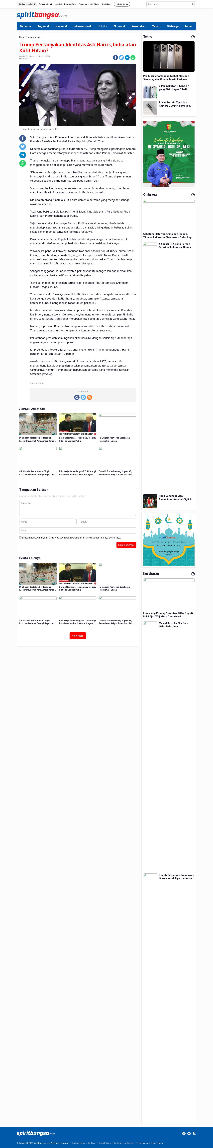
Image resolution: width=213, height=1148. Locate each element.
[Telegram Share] (127, 57)
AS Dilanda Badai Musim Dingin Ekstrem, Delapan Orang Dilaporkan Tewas (36, 473)
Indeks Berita (157, 1143)
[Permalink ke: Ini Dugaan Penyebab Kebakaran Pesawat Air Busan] (117, 424)
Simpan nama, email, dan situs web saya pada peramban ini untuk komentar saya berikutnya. (71, 537)
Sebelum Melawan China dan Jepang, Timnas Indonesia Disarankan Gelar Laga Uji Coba (168, 235)
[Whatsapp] (132, 57)
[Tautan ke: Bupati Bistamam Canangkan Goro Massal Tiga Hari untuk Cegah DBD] (150, 997)
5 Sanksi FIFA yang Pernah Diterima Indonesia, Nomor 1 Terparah (176, 245)
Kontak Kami (105, 1143)
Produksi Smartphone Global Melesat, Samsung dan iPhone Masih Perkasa (166, 77)
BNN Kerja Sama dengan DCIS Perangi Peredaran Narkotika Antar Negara (77, 473)
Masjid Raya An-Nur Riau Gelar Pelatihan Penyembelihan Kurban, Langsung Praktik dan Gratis (176, 624)
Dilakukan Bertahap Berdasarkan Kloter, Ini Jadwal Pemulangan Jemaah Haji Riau (37, 439)
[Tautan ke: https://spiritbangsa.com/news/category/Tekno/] (193, 37)
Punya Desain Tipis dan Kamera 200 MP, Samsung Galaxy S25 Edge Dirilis (174, 104)
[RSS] (89, 397)
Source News (37, 383)
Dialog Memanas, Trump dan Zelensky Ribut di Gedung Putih (77, 439)
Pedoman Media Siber (124, 1143)
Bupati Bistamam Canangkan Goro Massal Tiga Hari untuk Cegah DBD (176, 876)
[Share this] (115, 57)
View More (77, 635)
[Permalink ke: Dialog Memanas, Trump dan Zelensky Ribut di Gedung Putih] (77, 424)
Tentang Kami (78, 1143)
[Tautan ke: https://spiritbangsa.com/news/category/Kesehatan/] (193, 574)
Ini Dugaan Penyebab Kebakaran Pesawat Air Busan (114, 439)
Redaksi (91, 1143)
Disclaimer (143, 1143)
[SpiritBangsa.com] (42, 14)
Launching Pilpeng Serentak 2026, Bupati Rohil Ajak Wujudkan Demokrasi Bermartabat (168, 614)
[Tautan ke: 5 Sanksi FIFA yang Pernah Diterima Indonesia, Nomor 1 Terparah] (150, 366)
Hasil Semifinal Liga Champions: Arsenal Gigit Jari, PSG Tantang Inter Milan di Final (176, 497)
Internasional (24, 59)
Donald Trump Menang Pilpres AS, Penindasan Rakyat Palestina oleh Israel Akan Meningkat (115, 473)
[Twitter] (83, 397)
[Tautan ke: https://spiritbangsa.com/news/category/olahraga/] (193, 195)
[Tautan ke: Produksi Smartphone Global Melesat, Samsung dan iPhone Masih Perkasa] (169, 56)
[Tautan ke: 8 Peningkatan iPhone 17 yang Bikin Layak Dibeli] (150, 91)
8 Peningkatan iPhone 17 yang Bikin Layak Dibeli (174, 87)
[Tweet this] (121, 57)
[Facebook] (77, 397)
